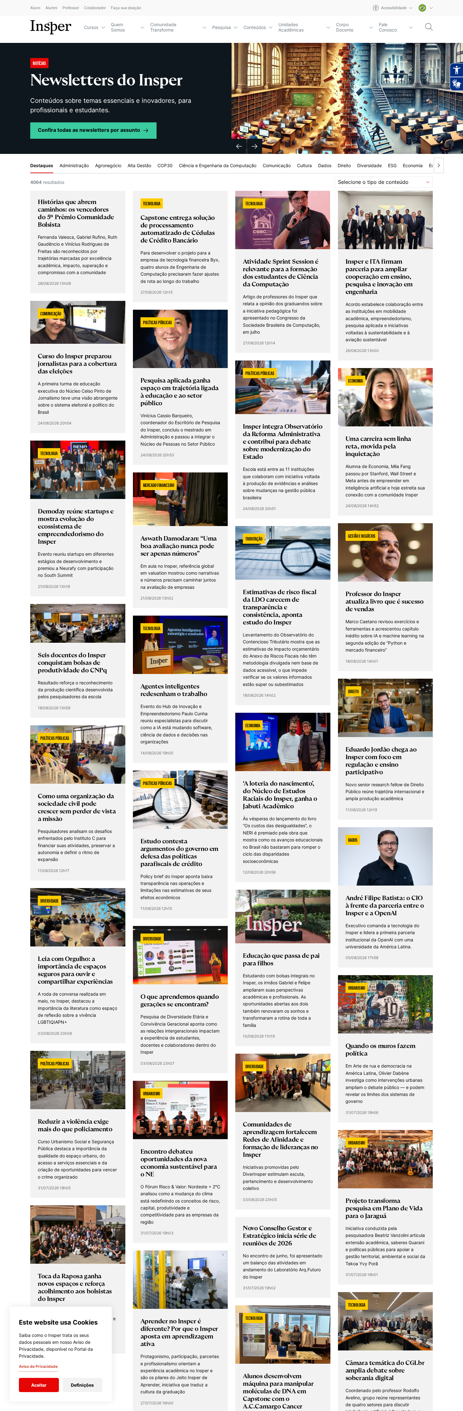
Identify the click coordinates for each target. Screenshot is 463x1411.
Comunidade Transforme (163, 27)
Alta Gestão (139, 165)
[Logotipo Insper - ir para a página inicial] (50, 27)
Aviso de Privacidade (38, 1366)
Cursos (91, 27)
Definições (82, 1385)
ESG (392, 165)
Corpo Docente (344, 27)
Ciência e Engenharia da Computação (217, 165)
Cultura (304, 165)
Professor (70, 8)
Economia (413, 165)
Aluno (35, 8)
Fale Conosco (388, 27)
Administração (74, 165)
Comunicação (277, 165)
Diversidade (369, 165)
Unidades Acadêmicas (291, 27)
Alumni (51, 8)
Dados (324, 165)
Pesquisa (221, 27)
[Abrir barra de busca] (429, 27)
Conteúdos (254, 27)
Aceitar (39, 1385)
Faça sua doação (126, 8)
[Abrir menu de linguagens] (426, 8)
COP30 (165, 165)
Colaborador (95, 8)
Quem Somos (118, 27)
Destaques (41, 165)
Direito (344, 165)
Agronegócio (108, 165)
